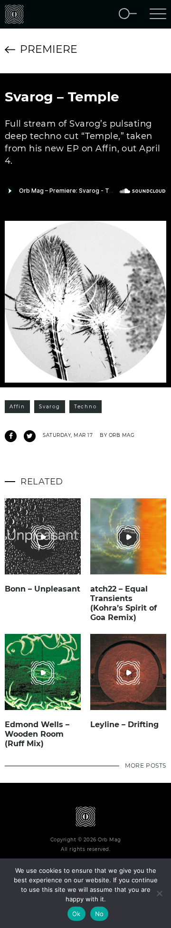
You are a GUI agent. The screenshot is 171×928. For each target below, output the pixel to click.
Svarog (49, 407)
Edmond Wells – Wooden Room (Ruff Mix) (37, 734)
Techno (85, 407)
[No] (159, 893)
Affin (17, 407)
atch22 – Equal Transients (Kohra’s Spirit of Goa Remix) (123, 603)
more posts (145, 765)
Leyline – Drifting (124, 724)
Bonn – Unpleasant (42, 588)
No (99, 914)
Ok (76, 914)
